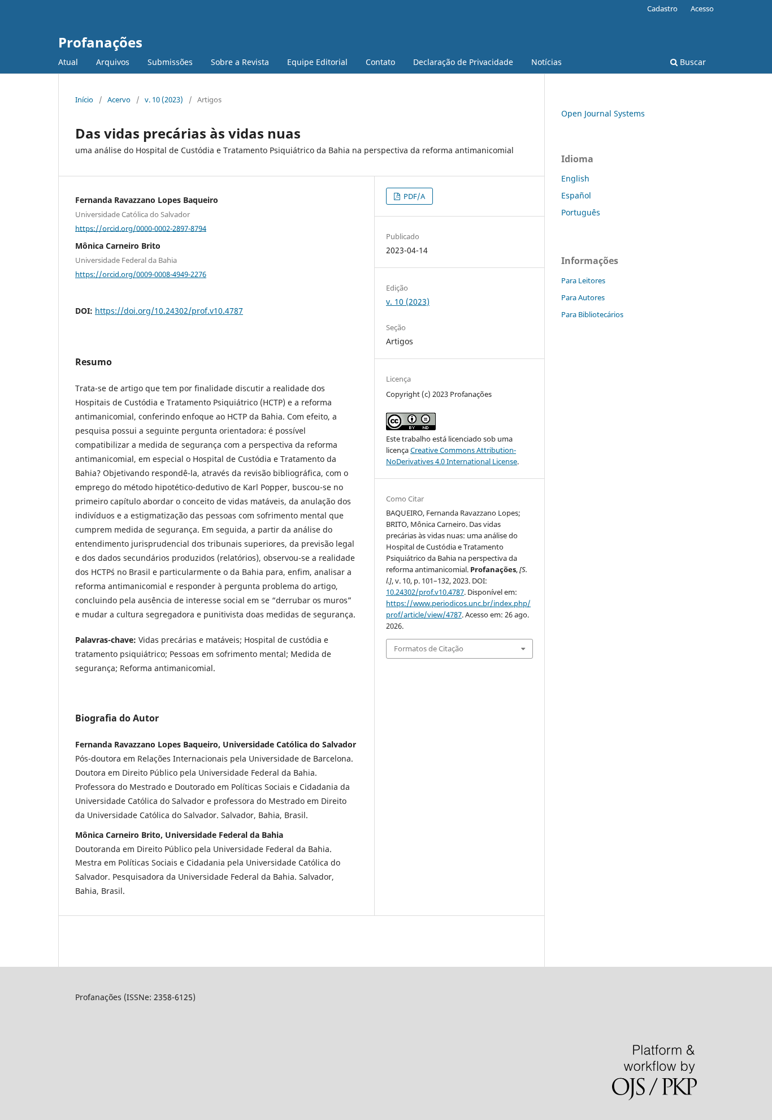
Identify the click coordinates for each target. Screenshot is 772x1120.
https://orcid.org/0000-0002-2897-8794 (140, 228)
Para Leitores (583, 280)
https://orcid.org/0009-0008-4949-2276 (140, 274)
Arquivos (112, 62)
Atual (68, 62)
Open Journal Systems (603, 113)
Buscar (692, 62)
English (575, 178)
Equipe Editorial (317, 62)
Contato (380, 62)
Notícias (546, 62)
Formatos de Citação (428, 648)
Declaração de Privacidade (463, 62)
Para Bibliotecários (592, 314)
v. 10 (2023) (164, 99)
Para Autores (583, 297)
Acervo (119, 99)
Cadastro (662, 8)
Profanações (100, 42)
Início (84, 99)
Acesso (702, 8)
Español (576, 195)
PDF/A (413, 196)
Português (580, 212)
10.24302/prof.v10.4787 (425, 592)
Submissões (170, 62)
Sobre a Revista (240, 62)
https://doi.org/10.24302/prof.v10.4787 (169, 310)
